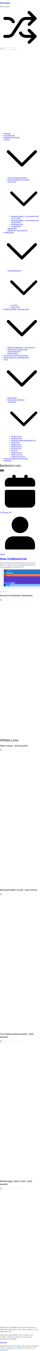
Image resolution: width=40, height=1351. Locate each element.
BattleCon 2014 (16, 438)
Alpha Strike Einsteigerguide (17, 349)
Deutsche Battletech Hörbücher (18, 180)
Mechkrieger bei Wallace (16, 400)
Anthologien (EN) (17, 224)
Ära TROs (14, 305)
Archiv (6, 360)
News (2, 470)
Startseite (7, 133)
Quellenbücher (9, 232)
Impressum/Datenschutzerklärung (16, 459)
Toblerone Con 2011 (18, 457)
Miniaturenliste (12, 354)
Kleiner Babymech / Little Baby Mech (16, 358)
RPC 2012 (14, 450)
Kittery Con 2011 (17, 455)
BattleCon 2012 (16, 452)
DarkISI (2, 554)
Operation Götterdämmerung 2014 (23, 440)
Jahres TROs (15, 307)
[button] (22, 176)
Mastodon (3, 1342)
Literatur (7, 139)
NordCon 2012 (16, 448)
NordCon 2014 (16, 436)
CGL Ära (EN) (11, 182)
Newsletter (7, 461)
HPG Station (5, 3)
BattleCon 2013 (16, 446)
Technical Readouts (14, 271)
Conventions (11, 402)
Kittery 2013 (15, 442)
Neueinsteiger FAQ (14, 351)
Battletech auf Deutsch (12, 137)
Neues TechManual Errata (13, 558)
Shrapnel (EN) (16, 226)
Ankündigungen (9, 135)
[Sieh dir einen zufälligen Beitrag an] (20, 47)
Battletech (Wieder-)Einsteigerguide (16, 309)
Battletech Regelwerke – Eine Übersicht (21, 347)
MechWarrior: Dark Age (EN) (17, 230)
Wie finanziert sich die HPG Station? (16, 356)
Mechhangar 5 (12, 398)
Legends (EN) (12, 228)
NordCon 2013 (16, 444)
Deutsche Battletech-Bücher (17, 178)
